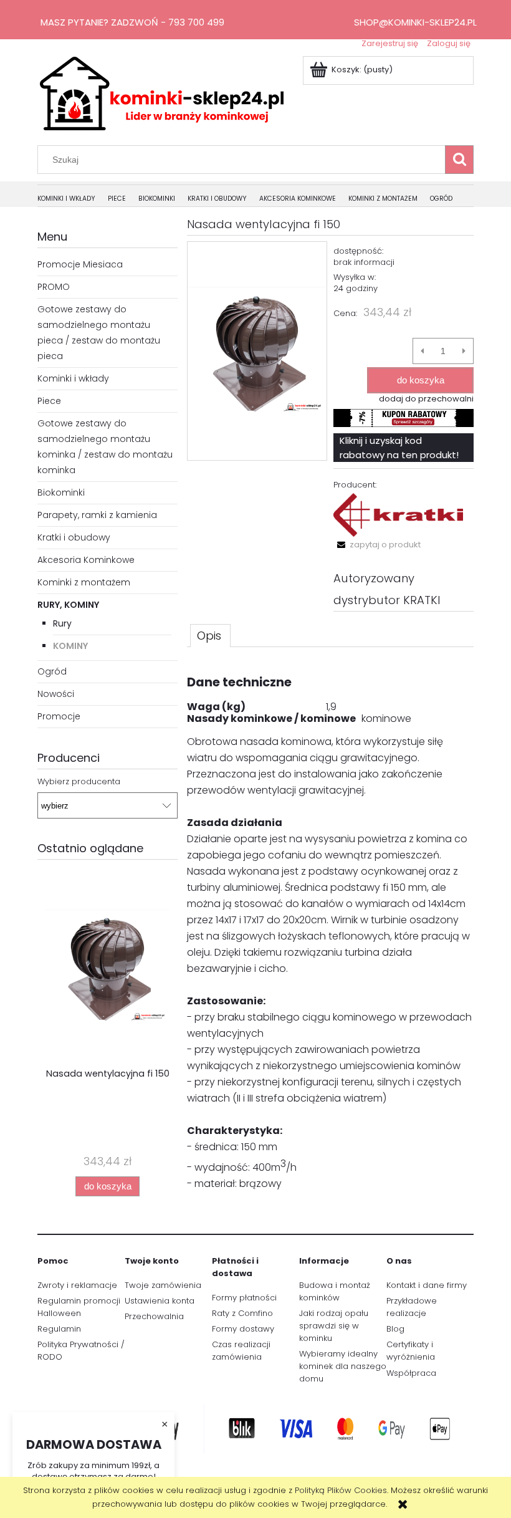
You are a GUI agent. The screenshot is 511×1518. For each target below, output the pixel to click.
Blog (395, 1329)
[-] (422, 351)
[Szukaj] (459, 159)
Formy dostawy (243, 1329)
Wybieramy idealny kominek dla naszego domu (342, 1366)
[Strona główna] (162, 92)
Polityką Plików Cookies (341, 1490)
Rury (62, 623)
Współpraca (411, 1373)
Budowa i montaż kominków (334, 1291)
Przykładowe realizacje (411, 1307)
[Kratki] (398, 515)
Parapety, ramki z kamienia (97, 515)
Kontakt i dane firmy (426, 1285)
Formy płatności (244, 1298)
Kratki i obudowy (73, 537)
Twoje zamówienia (163, 1285)
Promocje (58, 716)
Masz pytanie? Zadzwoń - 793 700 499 (132, 22)
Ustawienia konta (159, 1301)
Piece (49, 401)
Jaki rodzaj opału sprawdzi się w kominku (333, 1325)
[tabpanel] (330, 927)
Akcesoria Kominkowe (86, 560)
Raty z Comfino (242, 1313)
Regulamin (59, 1329)
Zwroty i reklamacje (77, 1285)
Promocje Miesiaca (80, 264)
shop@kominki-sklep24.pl (415, 22)
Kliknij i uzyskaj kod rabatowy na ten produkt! (399, 447)
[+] (464, 351)
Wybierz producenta (78, 781)
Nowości (55, 694)
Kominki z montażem (83, 582)
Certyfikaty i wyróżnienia (410, 1350)
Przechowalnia (154, 1316)
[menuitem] (72, 199)
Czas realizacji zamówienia (241, 1350)
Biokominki (61, 492)
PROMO (53, 287)
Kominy (70, 646)
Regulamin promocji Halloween (78, 1307)
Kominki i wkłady (73, 378)
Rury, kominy (68, 604)
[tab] (210, 635)
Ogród (52, 671)
